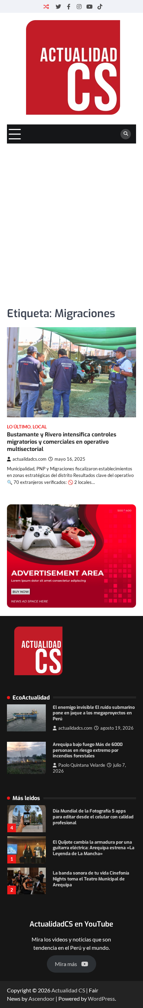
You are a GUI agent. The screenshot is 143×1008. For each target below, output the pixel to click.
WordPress (101, 998)
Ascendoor (41, 998)
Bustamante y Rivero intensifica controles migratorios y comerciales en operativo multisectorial (61, 442)
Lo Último (19, 426)
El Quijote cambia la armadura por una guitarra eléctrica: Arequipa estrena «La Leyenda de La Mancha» (93, 848)
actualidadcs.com (29, 459)
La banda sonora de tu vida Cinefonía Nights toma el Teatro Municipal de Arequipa (91, 878)
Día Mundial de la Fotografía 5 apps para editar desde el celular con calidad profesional (93, 816)
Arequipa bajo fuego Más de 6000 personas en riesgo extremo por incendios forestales (88, 750)
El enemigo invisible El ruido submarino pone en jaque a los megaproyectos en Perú (94, 713)
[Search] (125, 134)
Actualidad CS (68, 990)
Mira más (66, 964)
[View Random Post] (46, 6)
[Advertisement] (71, 218)
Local (40, 426)
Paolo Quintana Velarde (81, 765)
